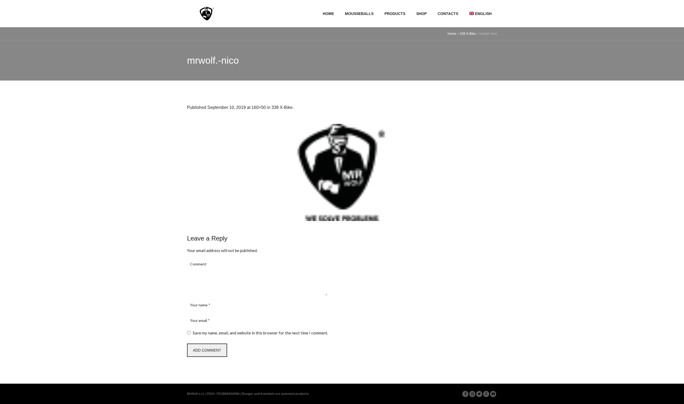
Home (452, 34)
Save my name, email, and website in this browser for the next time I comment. (260, 332)
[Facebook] (465, 394)
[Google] (486, 394)
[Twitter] (479, 394)
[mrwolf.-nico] (342, 172)
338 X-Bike (468, 34)
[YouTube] (493, 394)
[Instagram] (472, 394)
